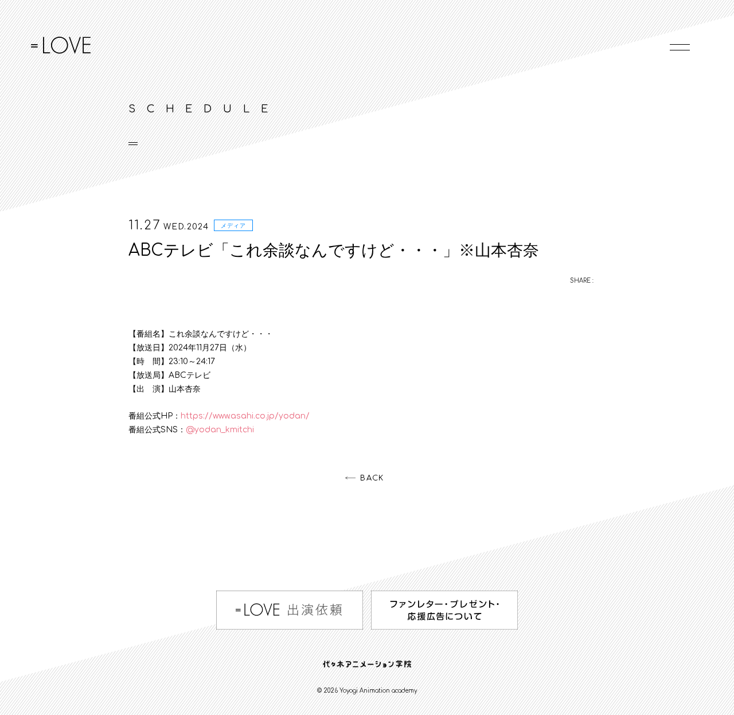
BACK (372, 478)
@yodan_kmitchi (220, 429)
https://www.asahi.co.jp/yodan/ (245, 416)
